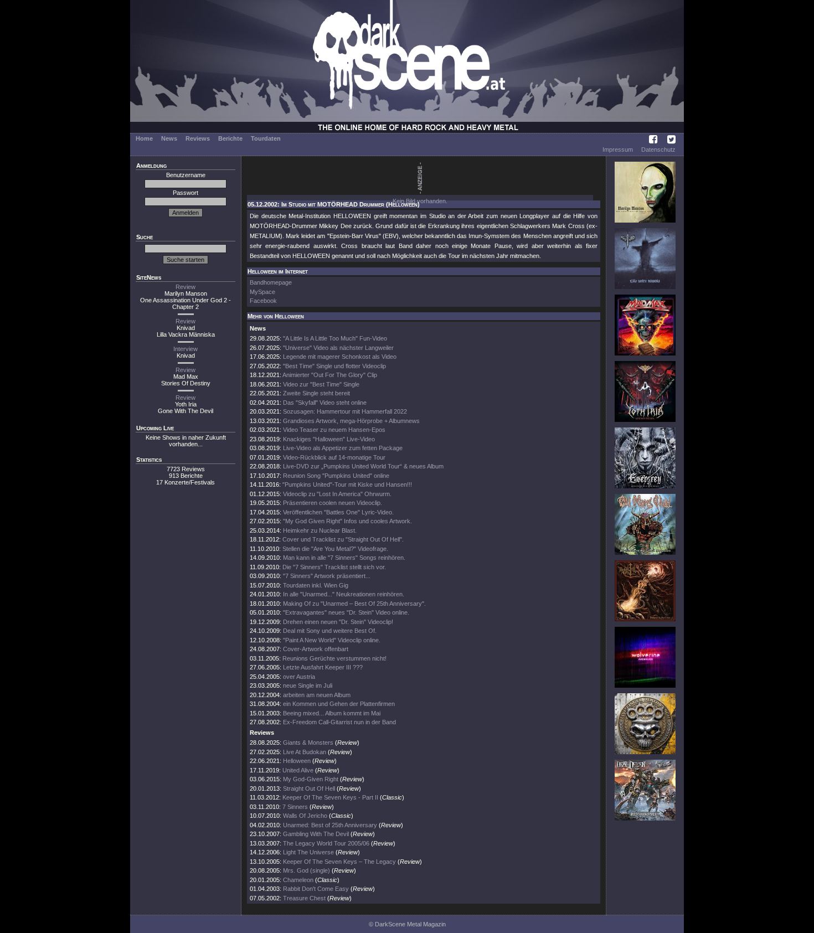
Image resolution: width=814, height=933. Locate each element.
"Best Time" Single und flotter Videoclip (334, 366)
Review (185, 286)
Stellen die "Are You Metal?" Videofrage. (335, 548)
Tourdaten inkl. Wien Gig (315, 585)
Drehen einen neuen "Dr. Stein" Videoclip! (338, 621)
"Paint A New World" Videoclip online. (331, 640)
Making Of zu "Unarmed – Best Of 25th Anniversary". (354, 603)
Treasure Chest (304, 898)
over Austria (299, 676)
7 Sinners (295, 806)
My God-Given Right (310, 779)
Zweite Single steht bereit (316, 393)
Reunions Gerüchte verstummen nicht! (334, 658)
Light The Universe (308, 852)
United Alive (297, 770)
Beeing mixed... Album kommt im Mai (331, 713)
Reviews (198, 138)
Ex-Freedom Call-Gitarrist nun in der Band (339, 722)
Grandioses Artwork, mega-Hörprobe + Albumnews (351, 420)
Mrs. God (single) (306, 870)
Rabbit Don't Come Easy (316, 888)
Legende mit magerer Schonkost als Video (339, 356)
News (169, 138)
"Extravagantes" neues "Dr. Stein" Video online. (346, 612)
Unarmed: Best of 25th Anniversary (330, 825)
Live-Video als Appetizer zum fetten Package (343, 448)
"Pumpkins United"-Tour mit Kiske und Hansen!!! (347, 484)
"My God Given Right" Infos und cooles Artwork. (347, 521)
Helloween (297, 760)
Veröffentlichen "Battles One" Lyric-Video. (338, 512)
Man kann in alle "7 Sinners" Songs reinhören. (344, 557)
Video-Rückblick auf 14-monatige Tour (334, 457)
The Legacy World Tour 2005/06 (326, 843)
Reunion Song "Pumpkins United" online (336, 475)
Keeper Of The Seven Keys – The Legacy (339, 861)
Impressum (617, 149)
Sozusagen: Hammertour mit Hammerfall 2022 (345, 411)
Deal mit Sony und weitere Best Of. (330, 630)
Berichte (230, 138)
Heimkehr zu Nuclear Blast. (320, 530)
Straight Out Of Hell (309, 788)
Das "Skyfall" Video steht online (325, 402)
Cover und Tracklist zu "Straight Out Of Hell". (343, 539)
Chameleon (298, 880)
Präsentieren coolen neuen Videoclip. (332, 502)
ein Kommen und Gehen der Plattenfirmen (339, 703)
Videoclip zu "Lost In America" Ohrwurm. (337, 494)
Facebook (263, 300)
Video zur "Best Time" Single (321, 384)
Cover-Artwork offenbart (315, 649)
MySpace (262, 291)
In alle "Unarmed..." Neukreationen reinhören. (343, 594)
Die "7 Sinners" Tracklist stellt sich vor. (334, 567)
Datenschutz (658, 149)
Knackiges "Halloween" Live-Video (329, 439)
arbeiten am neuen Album (317, 695)
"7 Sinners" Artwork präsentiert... (326, 576)
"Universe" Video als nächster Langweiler (338, 347)
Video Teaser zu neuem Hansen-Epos (334, 429)
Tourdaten (266, 138)
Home (144, 138)
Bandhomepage (271, 282)
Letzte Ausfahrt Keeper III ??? (323, 667)
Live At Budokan (304, 752)
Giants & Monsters (308, 742)
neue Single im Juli (307, 685)
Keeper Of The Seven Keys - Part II (330, 797)
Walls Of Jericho (305, 815)
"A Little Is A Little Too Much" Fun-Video (335, 338)
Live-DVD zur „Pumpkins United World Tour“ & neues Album (363, 466)
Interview (185, 349)
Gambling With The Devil (316, 834)
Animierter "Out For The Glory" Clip (329, 375)
